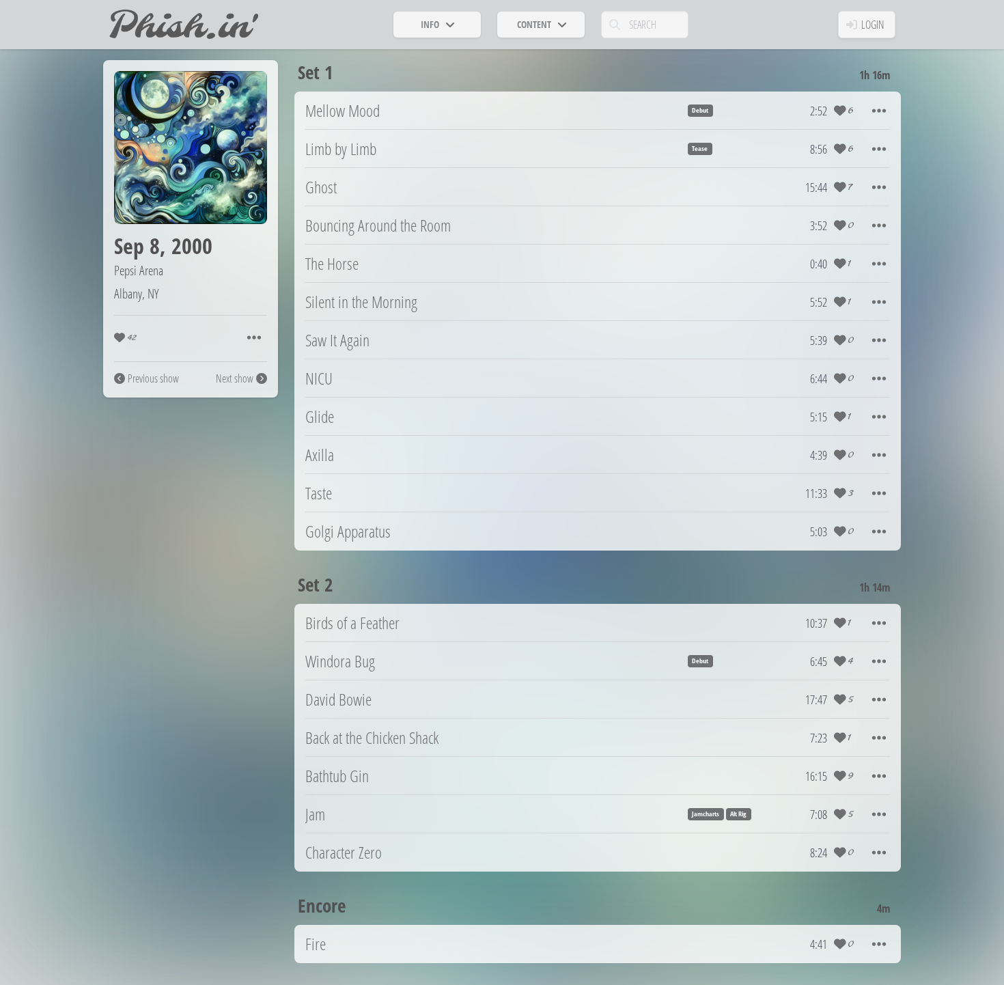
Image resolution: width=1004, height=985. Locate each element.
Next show (234, 378)
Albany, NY (136, 293)
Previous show (153, 378)
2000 (191, 245)
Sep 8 (137, 245)
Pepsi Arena (138, 270)
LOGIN (872, 24)
